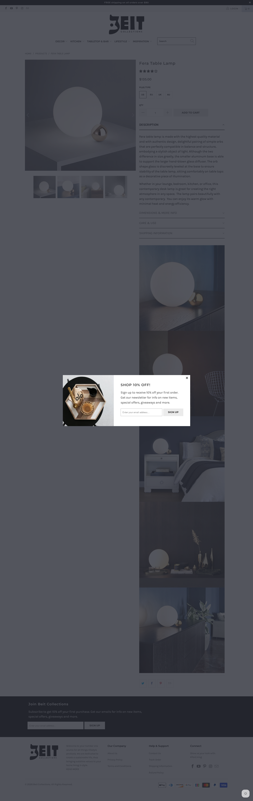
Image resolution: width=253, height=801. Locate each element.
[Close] (187, 378)
